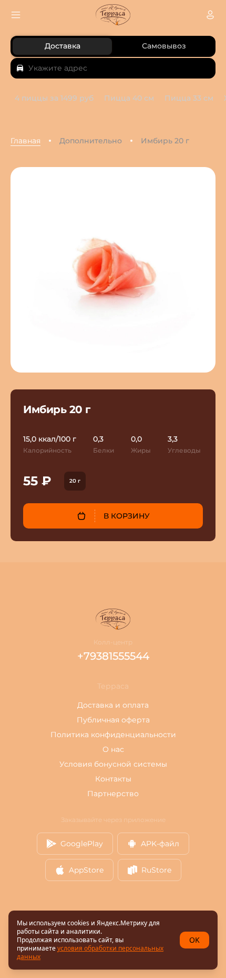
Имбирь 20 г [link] (165, 140)
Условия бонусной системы (113, 764)
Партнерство (113, 793)
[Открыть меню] (16, 14)
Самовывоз (164, 46)
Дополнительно (90, 140)
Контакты (113, 779)
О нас (113, 749)
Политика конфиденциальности (113, 734)
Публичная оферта (113, 720)
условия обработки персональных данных (90, 952)
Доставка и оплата (113, 705)
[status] (113, 940)
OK (194, 940)
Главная (25, 140)
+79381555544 (113, 656)
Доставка (62, 46)
